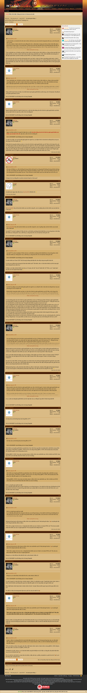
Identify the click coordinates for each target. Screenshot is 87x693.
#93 (59, 407)
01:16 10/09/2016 (9, 66)
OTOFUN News (76, 675)
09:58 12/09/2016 (9, 561)
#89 (59, 238)
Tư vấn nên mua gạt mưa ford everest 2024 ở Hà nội (72, 29)
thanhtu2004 (26, 192)
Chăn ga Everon (70, 54)
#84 (59, 117)
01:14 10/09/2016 (9, 26)
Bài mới (34, 8)
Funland (54, 8)
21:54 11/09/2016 (9, 373)
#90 (59, 272)
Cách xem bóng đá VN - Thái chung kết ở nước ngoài (72, 44)
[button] (36, 9)
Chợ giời (60, 8)
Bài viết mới (65, 26)
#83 (59, 99)
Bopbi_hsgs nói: (11, 78)
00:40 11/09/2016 (9, 197)
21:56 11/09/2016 (9, 407)
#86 (59, 181)
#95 (59, 458)
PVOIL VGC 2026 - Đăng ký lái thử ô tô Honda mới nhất (21, 14)
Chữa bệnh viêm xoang (71, 37)
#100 (59, 625)
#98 (59, 561)
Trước (7, 24)
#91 (59, 322)
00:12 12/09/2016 (9, 426)
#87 (59, 197)
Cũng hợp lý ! (69, 31)
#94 (59, 426)
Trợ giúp (70, 675)
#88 (59, 212)
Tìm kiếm (7, 11)
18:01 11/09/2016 (9, 322)
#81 (59, 26)
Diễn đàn (40, 8)
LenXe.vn (21, 8)
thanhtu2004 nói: (11, 38)
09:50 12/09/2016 (9, 532)
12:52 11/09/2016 (9, 238)
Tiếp (21, 24)
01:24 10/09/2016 (9, 117)
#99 (59, 593)
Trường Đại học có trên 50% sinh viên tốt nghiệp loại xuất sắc (72, 58)
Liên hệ (55, 675)
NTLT (7, 22)
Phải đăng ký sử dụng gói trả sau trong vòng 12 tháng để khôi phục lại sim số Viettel (72, 48)
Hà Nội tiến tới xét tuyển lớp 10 (72, 51)
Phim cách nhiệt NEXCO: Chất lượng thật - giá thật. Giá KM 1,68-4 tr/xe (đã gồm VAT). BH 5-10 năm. (45, 691)
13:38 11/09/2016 (9, 272)
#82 (59, 66)
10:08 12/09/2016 (9, 593)
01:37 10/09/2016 (9, 154)
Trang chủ (27, 8)
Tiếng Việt (8, 675)
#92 (59, 373)
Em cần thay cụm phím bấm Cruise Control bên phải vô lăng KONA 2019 (72, 41)
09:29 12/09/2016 (9, 458)
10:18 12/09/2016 (9, 625)
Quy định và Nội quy (62, 675)
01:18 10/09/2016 (9, 99)
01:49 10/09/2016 (9, 181)
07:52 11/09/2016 (9, 212)
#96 (59, 495)
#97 (59, 532)
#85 (59, 154)
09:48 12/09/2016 (9, 495)
